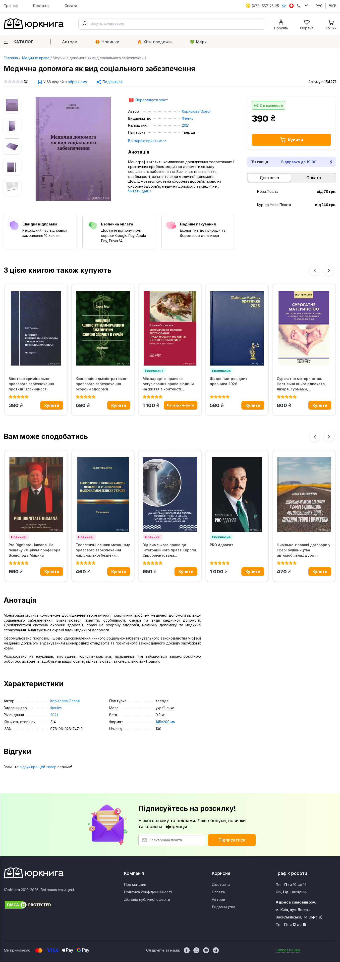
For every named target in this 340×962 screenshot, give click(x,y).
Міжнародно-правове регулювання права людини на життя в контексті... (168, 383)
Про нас (11, 5)
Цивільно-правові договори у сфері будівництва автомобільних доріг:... (303, 550)
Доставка (41, 5)
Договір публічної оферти (147, 899)
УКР (332, 6)
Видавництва (223, 907)
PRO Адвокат (221, 545)
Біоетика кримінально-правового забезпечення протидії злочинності (31, 383)
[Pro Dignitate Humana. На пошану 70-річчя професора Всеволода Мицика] (36, 494)
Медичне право (35, 58)
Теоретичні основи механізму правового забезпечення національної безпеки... (103, 550)
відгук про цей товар (38, 767)
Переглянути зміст (151, 100)
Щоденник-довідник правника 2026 (228, 381)
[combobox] (171, 24)
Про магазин (135, 884)
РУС (319, 6)
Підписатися (232, 840)
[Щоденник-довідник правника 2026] (237, 328)
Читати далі (139, 191)
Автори (69, 41)
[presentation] (315, 270)
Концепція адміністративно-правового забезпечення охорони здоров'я (102, 383)
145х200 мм (165, 722)
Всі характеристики (145, 141)
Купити (295, 139)
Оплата (70, 5)
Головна (11, 58)
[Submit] (84, 23)
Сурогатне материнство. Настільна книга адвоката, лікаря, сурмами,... (301, 383)
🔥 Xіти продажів (154, 41)
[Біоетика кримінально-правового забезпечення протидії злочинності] (36, 328)
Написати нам (288, 950)
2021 (185, 125)
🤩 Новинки (107, 41)
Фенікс (187, 118)
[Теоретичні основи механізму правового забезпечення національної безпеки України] (103, 494)
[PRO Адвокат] (237, 494)
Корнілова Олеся (196, 111)
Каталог (23, 41)
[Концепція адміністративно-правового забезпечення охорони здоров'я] (103, 328)
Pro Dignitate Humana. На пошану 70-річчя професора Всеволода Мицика (34, 550)
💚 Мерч (198, 41)
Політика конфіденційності (148, 892)
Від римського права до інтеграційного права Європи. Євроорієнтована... (170, 550)
